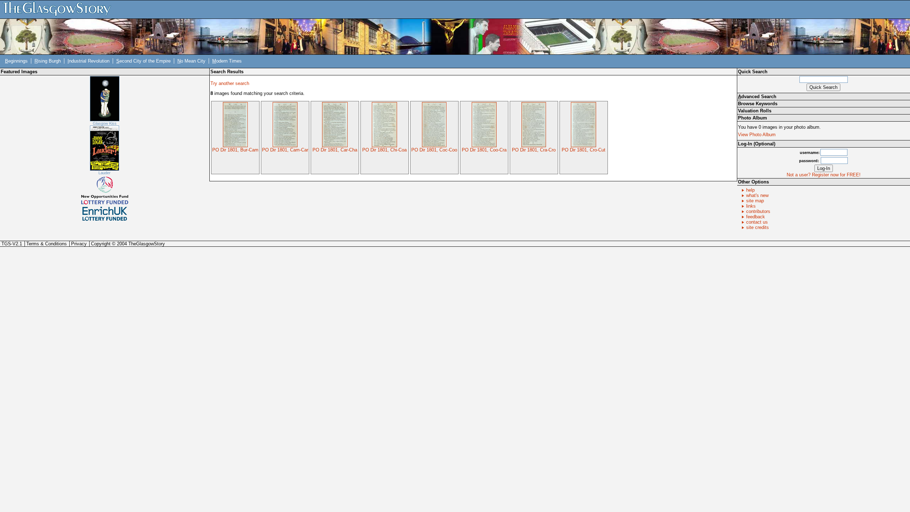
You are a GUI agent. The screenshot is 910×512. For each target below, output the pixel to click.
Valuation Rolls (754, 110)
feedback (755, 216)
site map (755, 200)
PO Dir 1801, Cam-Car (285, 150)
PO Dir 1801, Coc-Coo (434, 150)
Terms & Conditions (46, 243)
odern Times (227, 61)
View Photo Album (757, 134)
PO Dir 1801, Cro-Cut (583, 150)
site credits (757, 227)
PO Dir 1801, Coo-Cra (484, 150)
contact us (757, 222)
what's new (757, 195)
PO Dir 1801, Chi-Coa (384, 150)
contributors (758, 211)
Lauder (104, 173)
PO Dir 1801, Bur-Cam (235, 150)
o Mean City (191, 61)
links (751, 206)
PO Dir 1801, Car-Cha (334, 150)
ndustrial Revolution (88, 61)
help (750, 190)
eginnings (16, 61)
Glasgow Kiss (105, 123)
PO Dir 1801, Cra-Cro (534, 150)
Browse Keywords (757, 103)
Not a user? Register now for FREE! (824, 174)
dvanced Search (757, 96)
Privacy (79, 243)
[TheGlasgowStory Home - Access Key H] (59, 9)
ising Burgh (47, 61)
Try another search (229, 83)
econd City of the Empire (143, 61)
